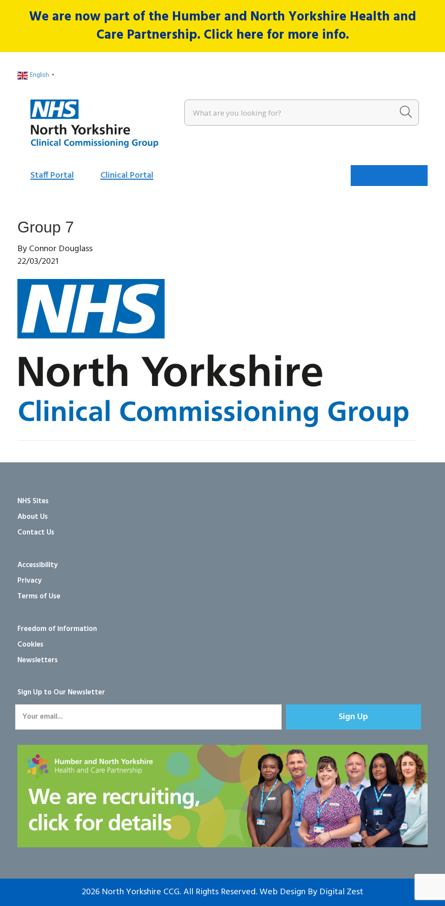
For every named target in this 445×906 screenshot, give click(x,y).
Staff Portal (52, 176)
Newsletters (37, 660)
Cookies (30, 644)
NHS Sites (33, 501)
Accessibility (37, 565)
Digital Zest (341, 892)
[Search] (405, 112)
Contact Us (35, 532)
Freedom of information (57, 629)
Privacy (29, 581)
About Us (32, 517)
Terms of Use (38, 596)
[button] (353, 717)
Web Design (282, 892)
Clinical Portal (126, 176)
